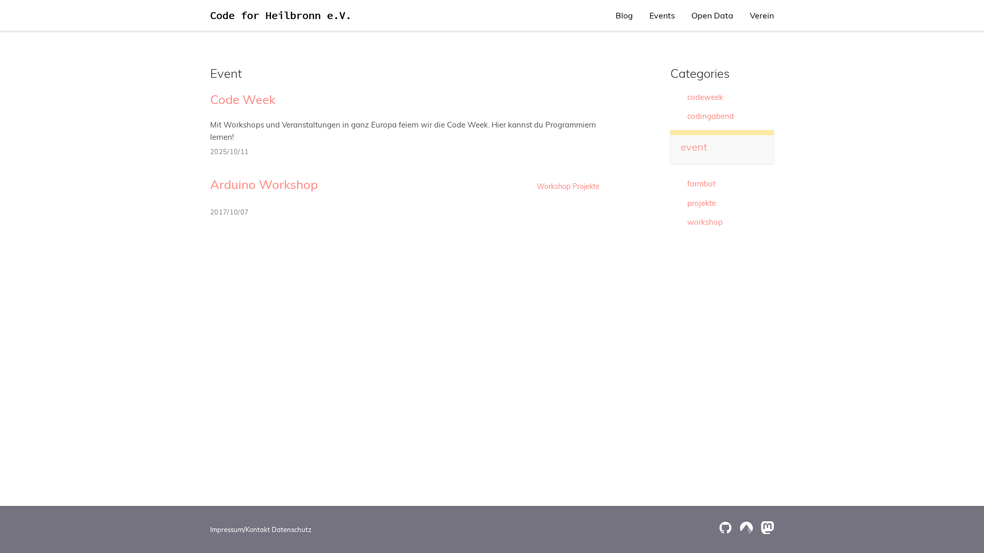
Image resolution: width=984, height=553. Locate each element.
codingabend (710, 116)
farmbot (701, 183)
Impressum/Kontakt (240, 529)
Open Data (712, 15)
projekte (701, 203)
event (694, 146)
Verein (762, 15)
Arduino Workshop (264, 184)
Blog (624, 15)
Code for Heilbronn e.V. (281, 15)
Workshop (553, 186)
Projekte (586, 186)
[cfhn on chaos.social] (767, 527)
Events (662, 15)
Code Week (242, 99)
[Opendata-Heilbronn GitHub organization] (725, 527)
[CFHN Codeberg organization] (746, 527)
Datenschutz (292, 529)
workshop (705, 222)
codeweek (705, 97)
